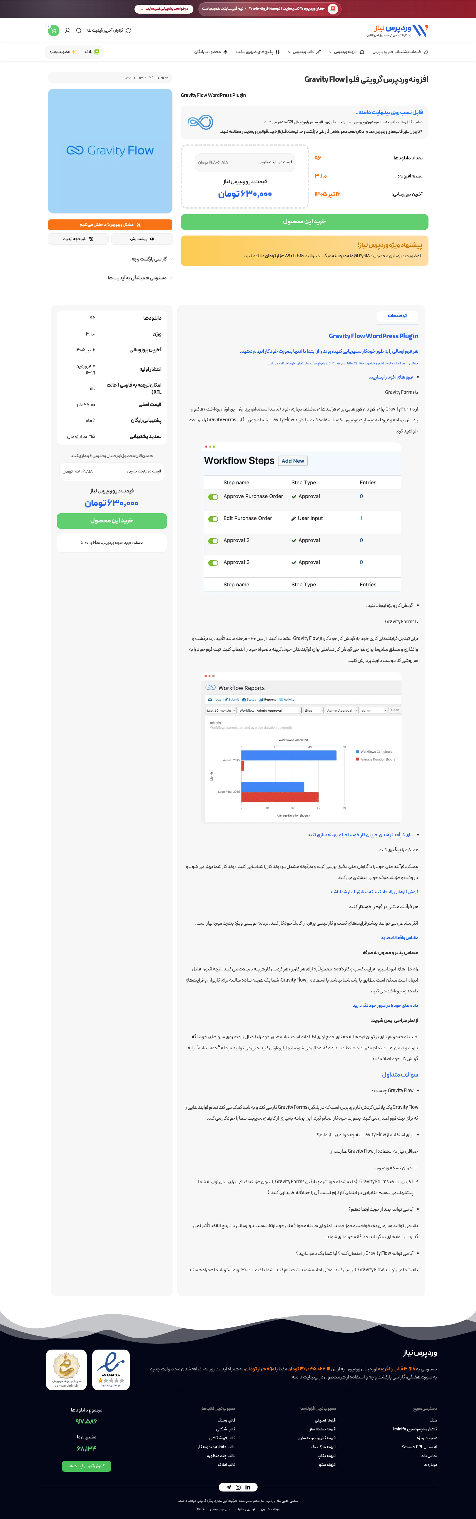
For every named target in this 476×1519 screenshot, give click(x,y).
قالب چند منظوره (221, 1456)
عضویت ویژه (427, 1438)
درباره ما (430, 1465)
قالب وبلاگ (226, 1420)
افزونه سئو (327, 1465)
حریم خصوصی (220, 1509)
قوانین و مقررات (245, 1509)
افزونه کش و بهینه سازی (317, 1438)
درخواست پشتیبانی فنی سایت (167, 9)
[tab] (397, 316)
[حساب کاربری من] (67, 30)
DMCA (200, 1509)
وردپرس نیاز (160, 77)
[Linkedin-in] (248, 1487)
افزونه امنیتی (325, 1420)
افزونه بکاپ (327, 1456)
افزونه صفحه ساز (323, 1429)
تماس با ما (428, 1456)
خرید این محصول (304, 221)
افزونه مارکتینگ (323, 1447)
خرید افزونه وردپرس (138, 77)
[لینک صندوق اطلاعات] (304, 251)
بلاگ (433, 1420)
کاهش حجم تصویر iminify (415, 1429)
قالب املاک (226, 1465)
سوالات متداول (270, 1509)
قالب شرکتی (225, 1429)
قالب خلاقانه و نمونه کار (216, 1447)
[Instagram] (238, 1487)
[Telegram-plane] (228, 1487)
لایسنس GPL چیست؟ (419, 1447)
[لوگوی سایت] (397, 30)
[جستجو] (78, 30)
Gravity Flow (91, 543)
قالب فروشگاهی (222, 1438)
